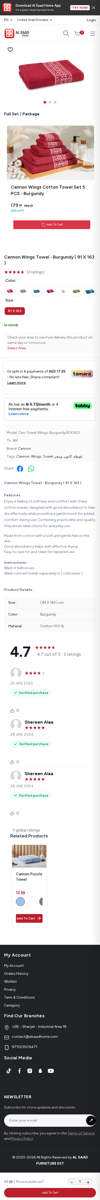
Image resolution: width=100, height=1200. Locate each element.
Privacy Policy (22, 1138)
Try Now (80, 7)
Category (12, 1005)
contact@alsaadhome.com (35, 1036)
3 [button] (55, 102)
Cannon (24, 448)
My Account (14, 965)
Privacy (10, 989)
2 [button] (50, 102)
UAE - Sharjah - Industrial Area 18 (39, 1026)
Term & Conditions (19, 997)
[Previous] (8, 74)
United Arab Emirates (32, 20)
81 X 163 (15, 311)
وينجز (58, 456)
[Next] (92, 74)
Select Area (16, 348)
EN (6, 20)
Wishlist (10, 981)
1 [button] (45, 102)
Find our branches (24, 1016)
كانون (68, 456)
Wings (36, 456)
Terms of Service (81, 1133)
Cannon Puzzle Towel (29, 877)
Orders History (16, 973)
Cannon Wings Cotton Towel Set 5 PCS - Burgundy (48, 190)
